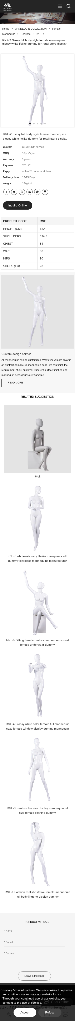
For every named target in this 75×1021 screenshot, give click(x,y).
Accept (24, 1012)
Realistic (25, 34)
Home (5, 28)
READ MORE (15, 382)
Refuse (50, 1012)
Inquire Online (17, 205)
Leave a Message (34, 975)
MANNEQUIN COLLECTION (31, 28)
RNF (38, 34)
